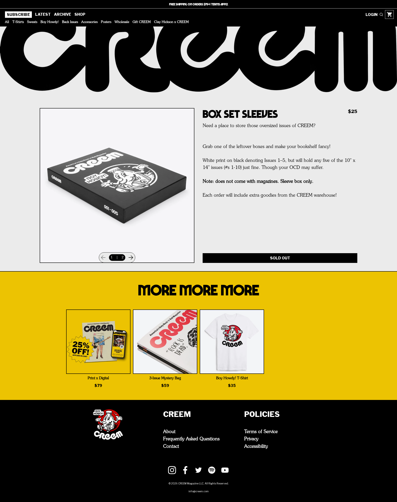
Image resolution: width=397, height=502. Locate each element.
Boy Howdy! (50, 22)
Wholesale (122, 22)
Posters (106, 22)
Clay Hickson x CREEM (171, 22)
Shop (79, 14)
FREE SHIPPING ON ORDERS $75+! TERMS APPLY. (198, 4)
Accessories (89, 22)
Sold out (280, 258)
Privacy (251, 439)
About (169, 432)
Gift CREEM (142, 22)
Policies (262, 414)
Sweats (32, 22)
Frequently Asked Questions (191, 439)
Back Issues (70, 22)
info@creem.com (199, 491)
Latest (43, 14)
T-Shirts (18, 22)
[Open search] (381, 14)
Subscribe (18, 14)
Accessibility (256, 446)
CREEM (177, 414)
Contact (171, 446)
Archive (62, 14)
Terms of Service (261, 432)
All (7, 22)
